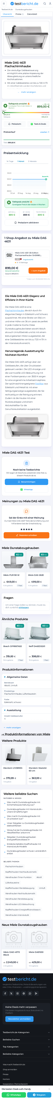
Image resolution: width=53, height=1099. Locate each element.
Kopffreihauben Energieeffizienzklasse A (22, 909)
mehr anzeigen (28, 92)
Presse (5, 1074)
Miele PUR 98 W (11, 575)
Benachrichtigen (28, 482)
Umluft (42, 888)
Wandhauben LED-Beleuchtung (19, 904)
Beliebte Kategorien (13, 1054)
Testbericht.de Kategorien (16, 1032)
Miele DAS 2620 (36, 575)
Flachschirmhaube (14, 310)
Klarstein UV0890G (12, 768)
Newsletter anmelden (19, 1019)
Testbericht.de (7, 9)
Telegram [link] (41, 1095)
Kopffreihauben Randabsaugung (19, 888)
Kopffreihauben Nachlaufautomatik (21, 872)
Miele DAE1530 (36, 952)
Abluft (39, 877)
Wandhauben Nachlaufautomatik (20, 893)
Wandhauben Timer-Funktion (18, 877)
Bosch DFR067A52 (12, 646)
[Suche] (44, 3)
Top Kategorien (11, 1046)
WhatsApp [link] (15, 1095)
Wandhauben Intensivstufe (17, 915)
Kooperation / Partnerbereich (15, 1084)
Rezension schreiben (28, 535)
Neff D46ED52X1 (37, 646)
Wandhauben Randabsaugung (19, 899)
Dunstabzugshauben (23, 9)
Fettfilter (39, 383)
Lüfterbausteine (12, 883)
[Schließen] (49, 1089)
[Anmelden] (50, 3)
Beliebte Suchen (11, 1039)
